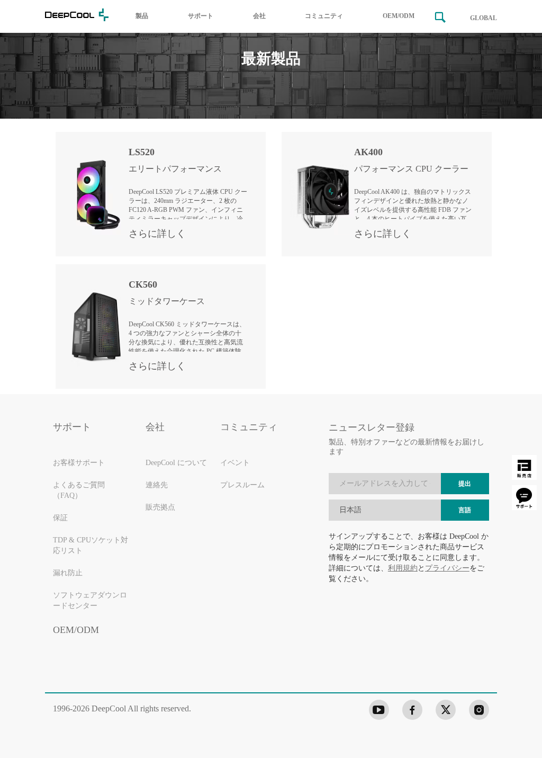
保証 (60, 518)
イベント (235, 463)
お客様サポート (79, 463)
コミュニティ (324, 16)
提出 (464, 483)
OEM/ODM (398, 16)
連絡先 (157, 485)
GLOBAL (483, 18)
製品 (142, 16)
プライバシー (447, 568)
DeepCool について (176, 463)
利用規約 (403, 568)
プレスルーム (242, 485)
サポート (200, 16)
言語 (464, 510)
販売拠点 (160, 508)
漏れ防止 (68, 573)
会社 (259, 16)
